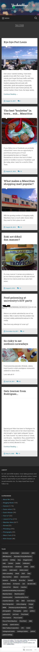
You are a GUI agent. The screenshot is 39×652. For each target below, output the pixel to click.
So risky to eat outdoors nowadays (16, 342)
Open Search (35, 18)
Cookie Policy (10, 644)
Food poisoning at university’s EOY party (18, 299)
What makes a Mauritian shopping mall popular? (19, 182)
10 (21, 171)
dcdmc (5, 570)
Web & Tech (7, 535)
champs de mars (8, 566)
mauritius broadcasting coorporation (13, 590)
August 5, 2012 (10, 288)
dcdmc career (24, 570)
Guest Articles (8, 512)
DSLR (23, 573)
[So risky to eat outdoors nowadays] (19, 355)
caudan (18, 563)
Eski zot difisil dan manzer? (13, 238)
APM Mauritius (7, 556)
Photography (7, 532)
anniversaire (25, 553)
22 (23, 331)
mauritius (24, 587)
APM (33, 553)
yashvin (33, 631)
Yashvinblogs (19, 4)
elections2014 (25, 577)
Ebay (29, 573)
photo (31, 607)
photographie (7, 611)
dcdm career (13, 570)
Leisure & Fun (8, 519)
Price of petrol (18, 617)
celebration (26, 563)
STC (22, 628)
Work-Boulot (7, 539)
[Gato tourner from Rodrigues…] (19, 411)
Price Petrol (23, 621)
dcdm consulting (8, 573)
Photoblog (6, 529)
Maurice (15, 587)
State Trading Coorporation (11, 628)
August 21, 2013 (11, 171)
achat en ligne (15, 553)
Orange (31, 604)
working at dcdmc (22, 631)
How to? (6, 516)
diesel (17, 573)
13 (20, 288)
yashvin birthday (7, 634)
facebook (13, 580)
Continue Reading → (11, 94)
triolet (28, 628)
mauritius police (7, 597)
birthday (12, 560)
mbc (17, 601)
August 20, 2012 (11, 227)
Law (23, 584)
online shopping (21, 604)
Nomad (5, 525)
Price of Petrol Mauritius (10, 621)
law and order (31, 584)
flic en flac (22, 580)
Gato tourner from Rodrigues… (15, 392)
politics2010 (6, 614)
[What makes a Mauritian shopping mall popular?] (19, 200)
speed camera (14, 624)
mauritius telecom (8, 601)
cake (4, 563)
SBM (30, 621)
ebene (16, 577)
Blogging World (8, 503)
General (5, 506)
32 (19, 381)
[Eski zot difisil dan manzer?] (19, 257)
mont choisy (31, 601)
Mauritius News (8, 522)
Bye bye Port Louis (15, 42)
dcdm (32, 566)
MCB (23, 601)
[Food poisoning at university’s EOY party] (19, 307)
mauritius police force (21, 597)
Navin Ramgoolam (8, 604)
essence (5, 580)
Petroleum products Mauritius (17, 607)
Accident (5, 553)
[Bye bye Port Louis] (19, 58)
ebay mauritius (7, 577)
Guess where (7, 509)
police (25, 611)
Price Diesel (24, 614)
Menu (7, 18)
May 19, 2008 (10, 453)
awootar (5, 560)
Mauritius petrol (19, 594)
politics (32, 611)
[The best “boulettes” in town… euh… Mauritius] (19, 131)
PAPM (4, 607)
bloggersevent (27, 560)
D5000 (26, 566)
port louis (15, 614)
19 (19, 453)
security (5, 624)
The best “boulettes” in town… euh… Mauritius (18, 112)
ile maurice (16, 584)
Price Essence (7, 617)
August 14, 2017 (11, 101)
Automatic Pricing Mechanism (23, 556)
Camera (10, 563)
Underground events (9, 631)
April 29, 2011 (10, 381)
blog (19, 560)
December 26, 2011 (12, 331)
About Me (6, 499)
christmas (18, 566)
